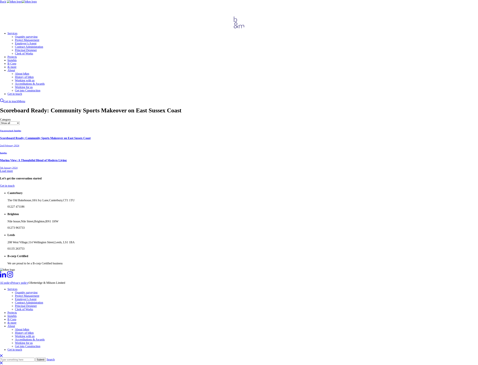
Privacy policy (19, 282)
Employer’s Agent (25, 43)
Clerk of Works (24, 53)
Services (12, 33)
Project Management (27, 40)
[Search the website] (2, 101)
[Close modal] (1, 363)
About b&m (22, 73)
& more (11, 67)
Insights (12, 60)
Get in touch (14, 93)
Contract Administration (29, 46)
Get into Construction (27, 90)
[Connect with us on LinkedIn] (3, 276)
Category (5, 119)
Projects (12, 56)
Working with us (25, 80)
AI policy (5, 282)
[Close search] (1, 356)
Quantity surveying (26, 36)
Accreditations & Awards (30, 83)
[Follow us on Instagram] (10, 276)
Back (3, 1)
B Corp (11, 63)
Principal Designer (26, 50)
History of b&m (24, 77)
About (11, 70)
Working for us (24, 87)
